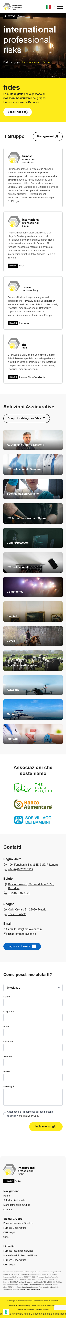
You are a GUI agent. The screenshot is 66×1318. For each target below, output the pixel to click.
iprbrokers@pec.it (25, 933)
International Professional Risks (20, 1255)
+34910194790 (17, 914)
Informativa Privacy (28, 1115)
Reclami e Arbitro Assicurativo (28, 1290)
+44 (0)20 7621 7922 (20, 869)
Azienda (7, 1056)
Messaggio (10, 1086)
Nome (7, 996)
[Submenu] (50, 6)
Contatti (7, 1209)
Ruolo (6, 1071)
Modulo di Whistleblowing (19, 1306)
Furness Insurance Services (18, 1223)
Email (7, 1026)
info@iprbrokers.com (29, 929)
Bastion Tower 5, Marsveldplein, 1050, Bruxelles (31, 886)
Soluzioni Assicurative (14, 1200)
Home (6, 1195)
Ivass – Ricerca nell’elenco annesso (38, 1285)
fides (5, 1237)
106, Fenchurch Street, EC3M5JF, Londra (33, 864)
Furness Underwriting (14, 1227)
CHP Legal (9, 1232)
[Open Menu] (60, 6)
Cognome (9, 1011)
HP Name (3, 964)
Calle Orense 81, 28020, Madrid (27, 909)
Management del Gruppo (16, 1204)
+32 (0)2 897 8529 (19, 893)
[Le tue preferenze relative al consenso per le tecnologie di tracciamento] (6, 1312)
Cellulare (8, 1041)
